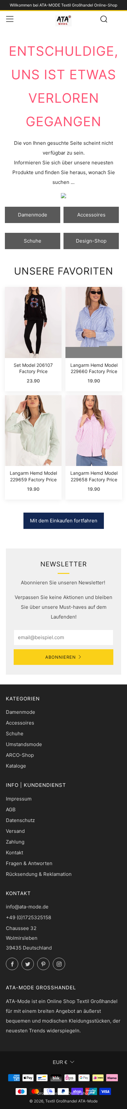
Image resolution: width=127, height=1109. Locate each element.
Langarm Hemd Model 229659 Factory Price (33, 476)
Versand (15, 831)
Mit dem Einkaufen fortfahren (63, 520)
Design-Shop (91, 241)
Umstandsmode (24, 744)
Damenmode (32, 215)
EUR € (60, 1062)
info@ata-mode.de (27, 907)
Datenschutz (20, 820)
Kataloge (16, 766)
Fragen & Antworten (29, 863)
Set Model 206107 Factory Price (33, 368)
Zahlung (15, 842)
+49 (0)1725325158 (28, 917)
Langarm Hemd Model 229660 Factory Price (94, 368)
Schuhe (32, 241)
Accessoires (91, 215)
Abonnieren (60, 657)
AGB (11, 809)
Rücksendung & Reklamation (39, 874)
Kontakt (14, 852)
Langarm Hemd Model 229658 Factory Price (94, 476)
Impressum (19, 799)
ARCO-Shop (20, 755)
